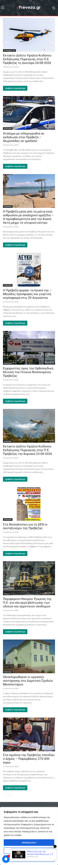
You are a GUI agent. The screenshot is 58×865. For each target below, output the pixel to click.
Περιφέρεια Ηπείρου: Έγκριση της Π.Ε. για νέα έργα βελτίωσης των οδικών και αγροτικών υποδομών (27, 602)
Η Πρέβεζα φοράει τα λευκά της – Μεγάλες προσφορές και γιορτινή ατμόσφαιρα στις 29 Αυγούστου (27, 294)
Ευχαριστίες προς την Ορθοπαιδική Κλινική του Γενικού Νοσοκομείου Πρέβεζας (28, 372)
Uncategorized (9, 50)
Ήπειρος (7, 594)
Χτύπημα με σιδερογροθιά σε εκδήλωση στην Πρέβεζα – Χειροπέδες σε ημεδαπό (23, 137)
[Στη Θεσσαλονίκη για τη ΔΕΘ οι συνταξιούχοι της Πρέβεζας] (29, 504)
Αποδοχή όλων (29, 842)
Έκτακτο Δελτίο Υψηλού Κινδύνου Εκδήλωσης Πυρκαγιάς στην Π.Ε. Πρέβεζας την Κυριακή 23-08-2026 (27, 450)
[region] (29, 836)
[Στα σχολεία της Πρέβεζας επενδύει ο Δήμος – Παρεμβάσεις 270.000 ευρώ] (29, 734)
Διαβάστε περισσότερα (15, 88)
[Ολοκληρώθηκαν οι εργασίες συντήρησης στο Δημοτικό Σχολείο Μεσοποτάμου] (29, 656)
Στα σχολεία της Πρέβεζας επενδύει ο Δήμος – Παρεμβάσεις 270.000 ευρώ (29, 758)
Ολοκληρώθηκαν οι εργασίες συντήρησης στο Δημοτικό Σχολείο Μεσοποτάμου (28, 680)
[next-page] (9, 795)
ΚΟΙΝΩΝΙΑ (8, 128)
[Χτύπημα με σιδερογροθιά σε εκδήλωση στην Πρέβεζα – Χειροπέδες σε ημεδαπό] (29, 113)
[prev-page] (5, 795)
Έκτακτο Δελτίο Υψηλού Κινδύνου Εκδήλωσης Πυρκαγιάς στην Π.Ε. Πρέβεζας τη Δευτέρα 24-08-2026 (27, 59)
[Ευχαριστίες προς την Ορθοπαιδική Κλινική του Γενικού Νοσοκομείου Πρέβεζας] (29, 348)
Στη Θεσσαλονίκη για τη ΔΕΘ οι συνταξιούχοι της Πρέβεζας (25, 526)
